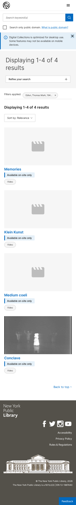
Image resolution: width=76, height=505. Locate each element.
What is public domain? (55, 27)
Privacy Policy (64, 438)
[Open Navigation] (68, 5)
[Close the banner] (72, 36)
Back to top (61, 387)
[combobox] (34, 17)
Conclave (12, 358)
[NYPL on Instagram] (60, 424)
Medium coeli (15, 295)
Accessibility (65, 432)
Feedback (67, 501)
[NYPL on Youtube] (68, 424)
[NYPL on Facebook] (44, 424)
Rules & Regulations (60, 444)
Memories (12, 169)
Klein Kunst (14, 232)
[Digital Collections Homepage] (6, 5)
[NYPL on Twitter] (52, 424)
